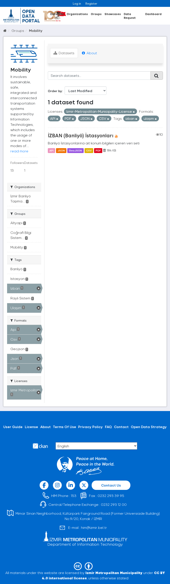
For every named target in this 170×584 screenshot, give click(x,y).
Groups (96, 14)
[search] (157, 75)
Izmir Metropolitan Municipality (113, 572)
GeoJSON (75, 150)
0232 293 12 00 (114, 504)
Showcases (112, 14)
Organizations (77, 14)
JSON (61, 150)
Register (91, 3)
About (91, 52)
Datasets (57, 14)
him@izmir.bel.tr (94, 527)
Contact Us (111, 485)
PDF (98, 150)
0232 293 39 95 (111, 495)
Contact (121, 426)
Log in (77, 3)
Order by (55, 91)
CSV (89, 150)
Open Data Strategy (149, 426)
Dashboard (153, 14)
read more (19, 151)
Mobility (35, 30)
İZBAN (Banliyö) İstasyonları (80, 135)
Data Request (130, 15)
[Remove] (134, 111)
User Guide (13, 426)
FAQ (108, 426)
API (51, 150)
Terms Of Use (64, 426)
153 (73, 495)
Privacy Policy (90, 426)
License (31, 426)
